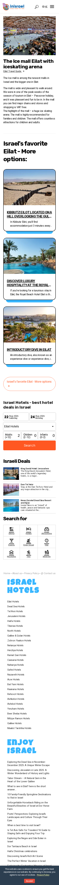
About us (17, 573)
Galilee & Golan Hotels (18, 635)
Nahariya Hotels (15, 665)
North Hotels (14, 631)
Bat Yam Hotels (15, 684)
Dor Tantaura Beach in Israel (22, 846)
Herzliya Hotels (15, 650)
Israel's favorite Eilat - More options (29, 382)
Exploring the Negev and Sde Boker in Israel (26, 840)
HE (46, 6)
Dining (11, 530)
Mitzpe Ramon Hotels (18, 718)
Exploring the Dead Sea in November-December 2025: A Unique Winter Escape (28, 763)
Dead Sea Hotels (16, 606)
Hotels (29, 530)
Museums (11, 553)
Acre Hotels (13, 679)
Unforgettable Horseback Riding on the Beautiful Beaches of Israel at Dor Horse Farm (28, 806)
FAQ (46, 542)
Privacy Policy (31, 573)
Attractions (46, 530)
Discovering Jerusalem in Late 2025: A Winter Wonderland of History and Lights (28, 772)
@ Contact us (48, 573)
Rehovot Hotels (15, 694)
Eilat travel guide (12, 71)
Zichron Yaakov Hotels (19, 640)
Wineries (47, 553)
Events (11, 542)
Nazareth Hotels (15, 674)
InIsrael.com (29, 567)
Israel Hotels (23, 587)
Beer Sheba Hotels (17, 713)
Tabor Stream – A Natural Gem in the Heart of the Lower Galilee (26, 780)
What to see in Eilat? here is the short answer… (26, 788)
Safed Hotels (14, 670)
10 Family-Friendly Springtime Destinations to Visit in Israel (29, 796)
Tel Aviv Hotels (15, 611)
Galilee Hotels (14, 723)
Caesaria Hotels (15, 660)
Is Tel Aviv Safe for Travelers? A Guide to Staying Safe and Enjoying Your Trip (28, 832)
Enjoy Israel (28, 542)
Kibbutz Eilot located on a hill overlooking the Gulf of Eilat (29, 214)
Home (6, 573)
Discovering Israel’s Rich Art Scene (25, 856)
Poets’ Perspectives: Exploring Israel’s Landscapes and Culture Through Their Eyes (27, 817)
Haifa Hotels (13, 621)
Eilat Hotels (13, 601)
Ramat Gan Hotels (16, 655)
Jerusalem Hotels (16, 616)
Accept (29, 881)
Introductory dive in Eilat (29, 350)
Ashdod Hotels (15, 704)
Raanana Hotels (15, 689)
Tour (28, 553)
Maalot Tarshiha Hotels (19, 728)
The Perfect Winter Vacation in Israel (26, 861)
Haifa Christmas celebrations (22, 851)
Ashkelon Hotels (15, 699)
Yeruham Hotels (15, 708)
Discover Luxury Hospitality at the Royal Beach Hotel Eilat (28, 283)
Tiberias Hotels (15, 626)
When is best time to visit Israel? (23, 825)
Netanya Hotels (15, 645)
